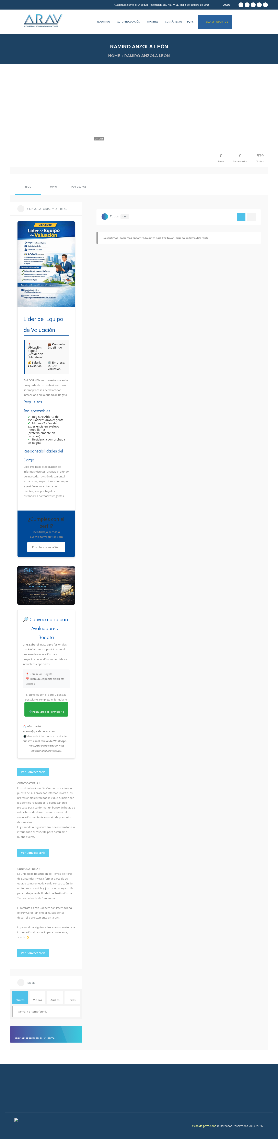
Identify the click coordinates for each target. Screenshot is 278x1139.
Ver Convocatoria (33, 772)
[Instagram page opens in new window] (265, 4)
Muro (53, 186)
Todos (119, 216)
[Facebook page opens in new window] (241, 4)
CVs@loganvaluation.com (46, 537)
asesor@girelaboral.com (39, 731)
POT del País (78, 186)
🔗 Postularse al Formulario (46, 712)
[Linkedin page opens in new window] (253, 4)
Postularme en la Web (46, 547)
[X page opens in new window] (259, 4)
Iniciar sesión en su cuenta (35, 1038)
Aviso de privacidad (204, 1126)
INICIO (28, 186)
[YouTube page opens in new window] (247, 4)
